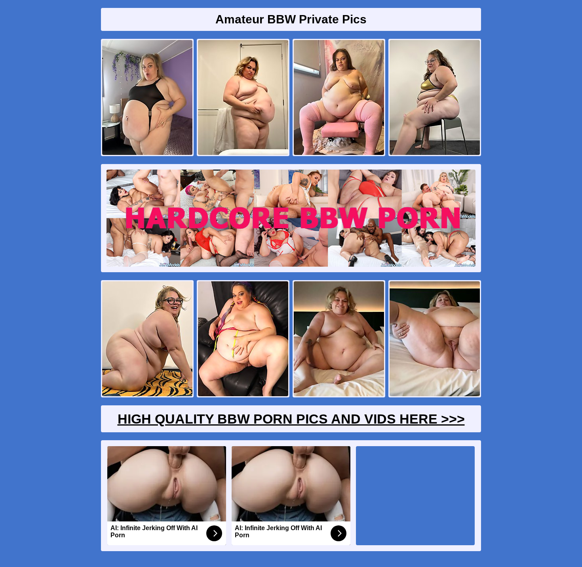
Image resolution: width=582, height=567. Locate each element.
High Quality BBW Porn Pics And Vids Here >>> (291, 418)
